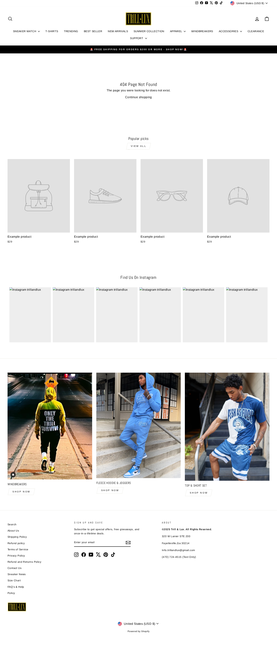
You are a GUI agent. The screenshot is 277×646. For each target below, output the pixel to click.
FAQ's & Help (16, 586)
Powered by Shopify (138, 631)
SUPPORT (137, 38)
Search (12, 524)
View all (138, 146)
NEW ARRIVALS (118, 31)
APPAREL (176, 31)
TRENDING (71, 31)
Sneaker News (17, 574)
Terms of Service (18, 549)
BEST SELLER (93, 31)
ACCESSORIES (229, 31)
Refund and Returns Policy (24, 561)
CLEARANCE (256, 31)
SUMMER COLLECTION (149, 31)
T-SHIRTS (51, 31)
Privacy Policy (16, 555)
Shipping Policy (17, 536)
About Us (13, 530)
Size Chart (14, 580)
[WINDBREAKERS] (50, 426)
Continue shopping (138, 97)
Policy (11, 593)
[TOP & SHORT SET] (227, 427)
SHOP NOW (21, 491)
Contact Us (14, 568)
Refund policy (16, 543)
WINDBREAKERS (202, 31)
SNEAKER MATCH (25, 31)
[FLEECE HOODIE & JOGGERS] (138, 425)
